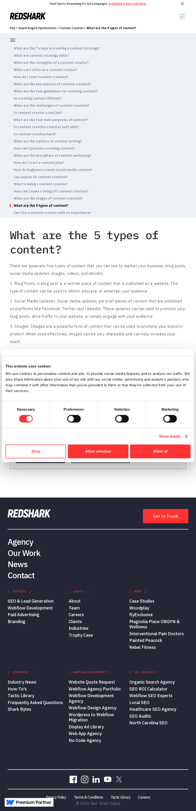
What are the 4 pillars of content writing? (48, 141)
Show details (170, 436)
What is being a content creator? (41, 184)
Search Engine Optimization (37, 28)
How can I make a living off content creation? (51, 191)
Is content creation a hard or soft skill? (46, 127)
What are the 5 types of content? (111, 28)
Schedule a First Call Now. (128, 3)
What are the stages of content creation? (48, 198)
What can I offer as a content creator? (45, 69)
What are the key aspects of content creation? (52, 84)
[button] (181, 16)
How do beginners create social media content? (53, 169)
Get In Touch (165, 516)
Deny (36, 451)
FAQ (12, 28)
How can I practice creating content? (44, 148)
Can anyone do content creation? (41, 177)
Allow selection (98, 451)
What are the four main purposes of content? (51, 119)
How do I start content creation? (41, 77)
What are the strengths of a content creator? (51, 62)
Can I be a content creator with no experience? (52, 212)
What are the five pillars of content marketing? (52, 155)
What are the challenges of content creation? (51, 105)
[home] (28, 16)
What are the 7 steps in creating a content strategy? (57, 48)
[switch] (74, 419)
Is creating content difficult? (38, 98)
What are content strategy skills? (41, 55)
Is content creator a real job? (38, 112)
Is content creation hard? (35, 134)
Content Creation (71, 28)
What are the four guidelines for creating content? (55, 91)
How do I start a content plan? (39, 162)
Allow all (160, 451)
